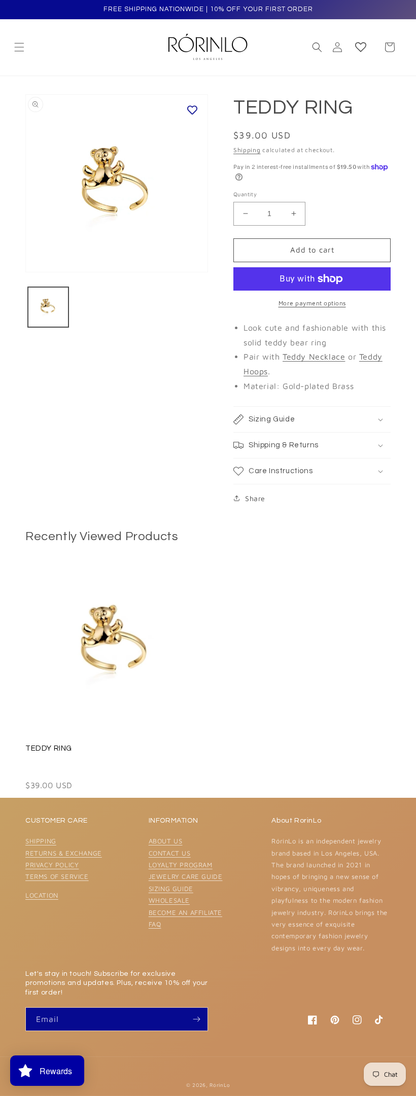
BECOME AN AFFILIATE (185, 912)
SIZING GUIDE (171, 889)
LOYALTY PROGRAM (181, 865)
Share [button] (255, 498)
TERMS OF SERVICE (57, 876)
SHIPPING (40, 841)
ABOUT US (166, 841)
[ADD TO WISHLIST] (192, 110)
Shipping (247, 150)
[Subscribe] (196, 1019)
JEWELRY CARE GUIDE (186, 876)
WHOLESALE (169, 900)
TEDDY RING (48, 748)
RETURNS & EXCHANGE (63, 853)
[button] (317, 47)
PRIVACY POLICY (52, 865)
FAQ (155, 924)
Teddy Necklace (314, 356)
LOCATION (41, 895)
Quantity (245, 194)
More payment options (312, 303)
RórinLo (220, 1085)
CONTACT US (170, 853)
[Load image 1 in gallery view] (48, 307)
